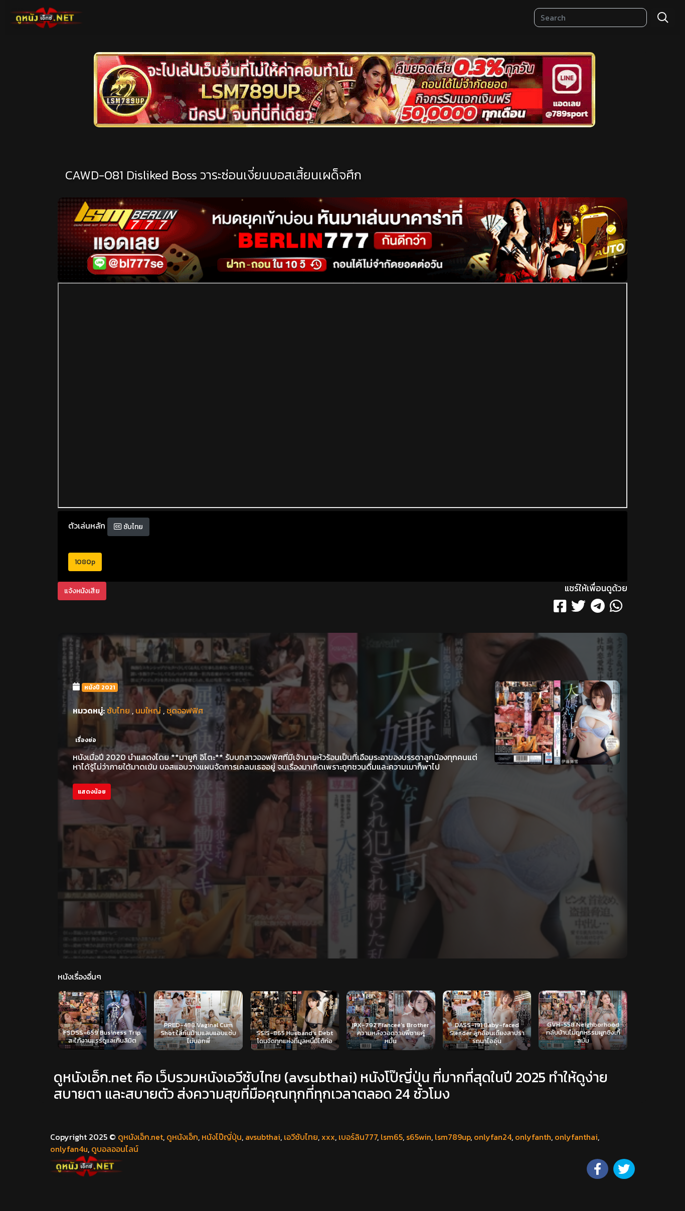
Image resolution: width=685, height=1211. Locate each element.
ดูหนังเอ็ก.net (140, 1137)
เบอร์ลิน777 (357, 1137)
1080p (85, 562)
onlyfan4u (69, 1149)
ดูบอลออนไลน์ (114, 1149)
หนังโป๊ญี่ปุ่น (222, 1137)
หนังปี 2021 (99, 687)
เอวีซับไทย (301, 1137)
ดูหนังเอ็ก (182, 1137)
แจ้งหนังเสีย (82, 591)
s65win (418, 1137)
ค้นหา (663, 17)
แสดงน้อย (92, 791)
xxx (328, 1137)
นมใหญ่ (148, 710)
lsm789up (452, 1137)
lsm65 (392, 1137)
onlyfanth (533, 1137)
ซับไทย (132, 527)
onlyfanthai (576, 1137)
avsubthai (262, 1137)
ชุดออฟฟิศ (184, 710)
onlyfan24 (492, 1137)
